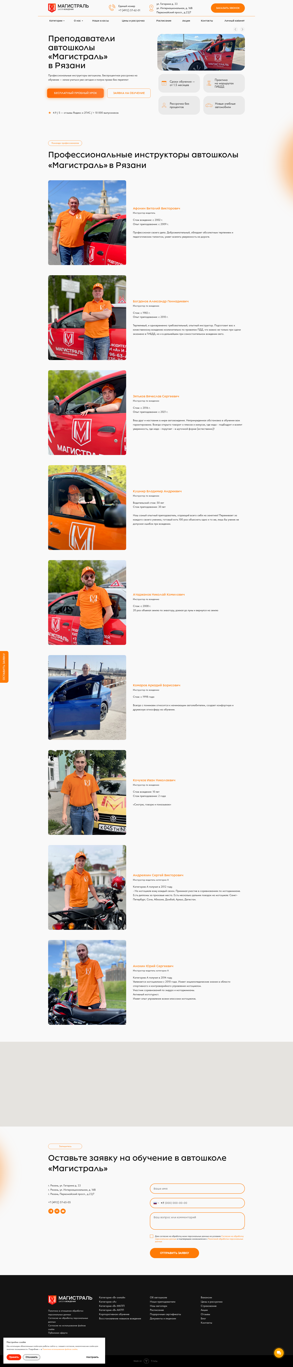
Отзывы (205, 1314)
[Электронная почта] (63, 1211)
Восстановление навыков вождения (120, 1318)
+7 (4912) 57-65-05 (59, 1202)
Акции (204, 1310)
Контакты (206, 1322)
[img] (68, 8)
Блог (203, 1318)
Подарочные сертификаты (165, 1314)
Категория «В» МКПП (112, 1305)
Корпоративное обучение (114, 1314)
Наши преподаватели (162, 1301)
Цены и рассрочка (211, 1301)
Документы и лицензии (163, 1318)
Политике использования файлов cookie (59, 1349)
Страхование (209, 1305)
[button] (228, 8)
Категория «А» (107, 1301)
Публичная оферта (57, 1332)
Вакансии (206, 1297)
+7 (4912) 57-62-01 (129, 10)
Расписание (157, 1310)
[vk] (57, 1211)
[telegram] (50, 1211)
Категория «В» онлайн (112, 1297)
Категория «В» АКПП (111, 1310)
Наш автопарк (158, 1305)
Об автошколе (158, 1297)
